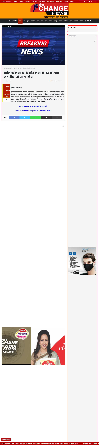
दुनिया (28, 20)
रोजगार (71, 20)
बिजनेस (60, 20)
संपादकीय (76, 20)
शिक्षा (46, 20)
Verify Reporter (50, 1)
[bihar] (49, 10)
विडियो (81, 20)
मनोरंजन (65, 20)
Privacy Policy (59, 1)
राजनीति (33, 20)
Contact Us (27, 1)
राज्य (20, 20)
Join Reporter (42, 1)
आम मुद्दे (55, 20)
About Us (21, 1)
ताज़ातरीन (15, 20)
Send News (34, 1)
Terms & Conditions (68, 1)
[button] (63, 126)
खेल (42, 20)
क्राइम (38, 20)
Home (15, 1)
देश (24, 20)
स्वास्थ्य (50, 20)
